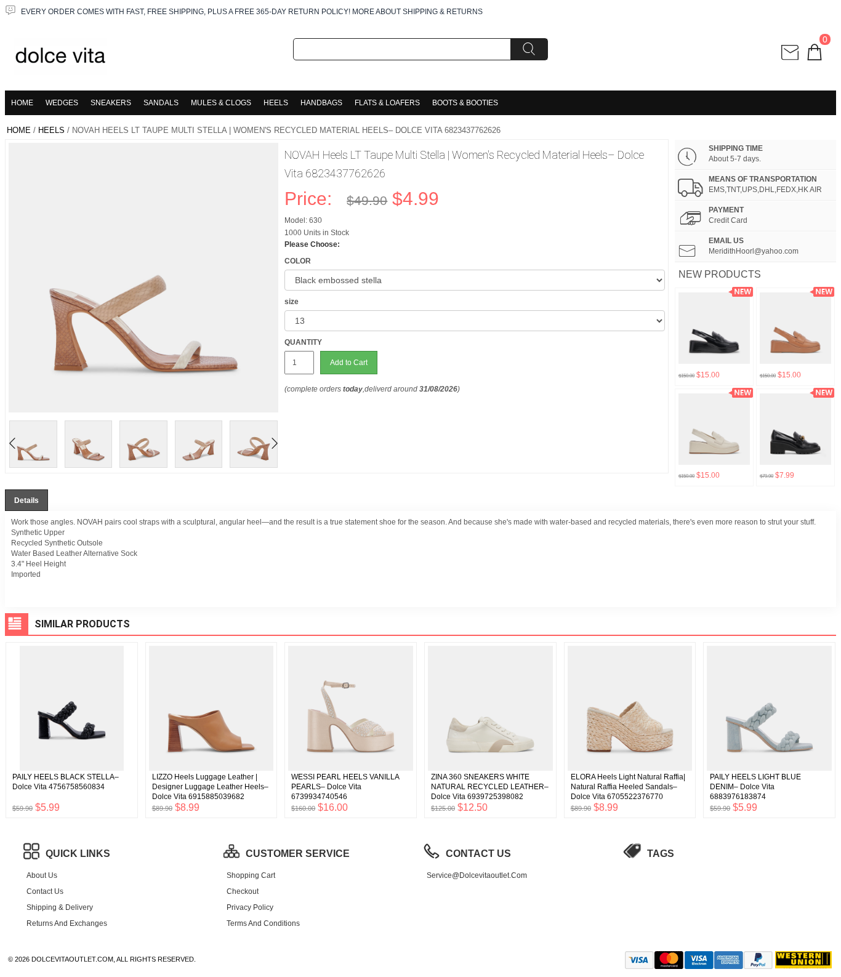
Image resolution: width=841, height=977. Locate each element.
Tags (660, 853)
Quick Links (78, 853)
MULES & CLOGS (221, 103)
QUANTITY (303, 342)
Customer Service (298, 853)
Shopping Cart (251, 875)
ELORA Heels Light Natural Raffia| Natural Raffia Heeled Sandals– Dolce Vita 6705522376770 (628, 787)
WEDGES (62, 103)
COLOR (297, 261)
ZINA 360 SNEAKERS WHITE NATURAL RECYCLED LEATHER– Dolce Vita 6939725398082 (490, 787)
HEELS (276, 103)
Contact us (44, 891)
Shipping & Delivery (59, 907)
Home (22, 103)
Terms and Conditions (263, 923)
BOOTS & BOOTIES (465, 103)
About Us (41, 875)
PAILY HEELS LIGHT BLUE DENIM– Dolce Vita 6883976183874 (755, 787)
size (291, 301)
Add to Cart (349, 362)
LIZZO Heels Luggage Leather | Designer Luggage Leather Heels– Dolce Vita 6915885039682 (210, 787)
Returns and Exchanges (66, 923)
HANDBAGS (321, 103)
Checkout (243, 891)
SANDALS (161, 103)
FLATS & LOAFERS (387, 103)
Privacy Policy (250, 907)
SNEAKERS (111, 103)
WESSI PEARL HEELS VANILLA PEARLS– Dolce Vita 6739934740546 (345, 787)
